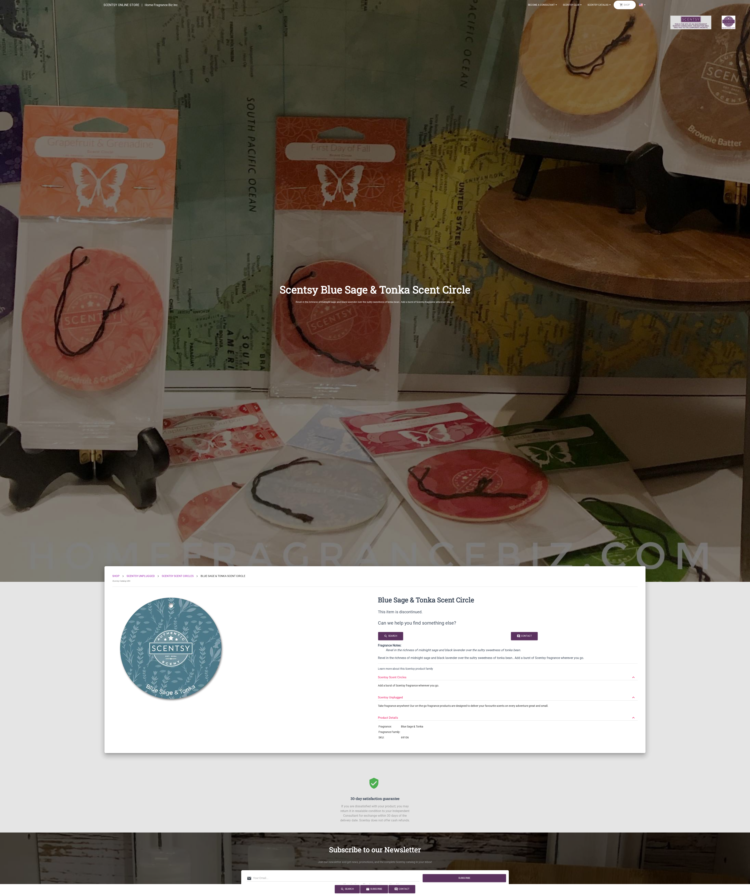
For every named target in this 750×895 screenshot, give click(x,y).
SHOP (116, 576)
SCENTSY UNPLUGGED (141, 576)
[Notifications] (642, 5)
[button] (508, 675)
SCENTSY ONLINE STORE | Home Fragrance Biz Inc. (141, 5)
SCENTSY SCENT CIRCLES (178, 576)
